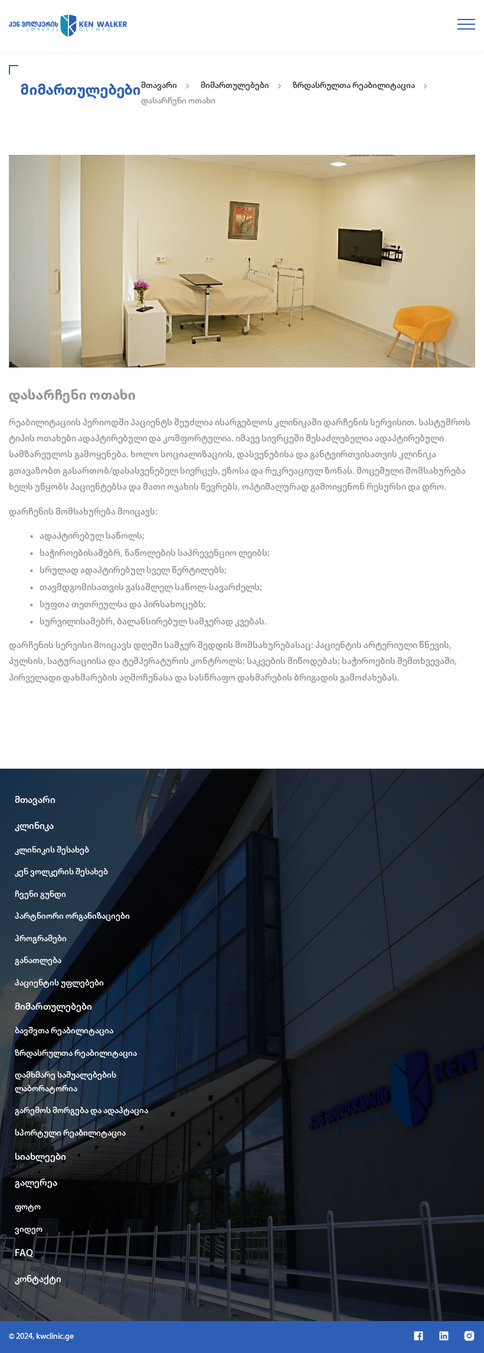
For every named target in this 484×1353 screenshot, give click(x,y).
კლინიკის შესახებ (52, 850)
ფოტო (28, 1207)
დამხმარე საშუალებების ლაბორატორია (65, 1082)
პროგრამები (41, 939)
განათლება (38, 961)
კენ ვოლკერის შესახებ (61, 872)
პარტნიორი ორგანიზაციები (72, 916)
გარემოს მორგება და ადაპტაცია (81, 1111)
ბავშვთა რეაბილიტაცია (64, 1031)
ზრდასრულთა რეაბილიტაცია (354, 86)
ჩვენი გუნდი (40, 894)
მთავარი (159, 86)
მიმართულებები (235, 86)
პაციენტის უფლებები (59, 983)
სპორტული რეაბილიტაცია (70, 1133)
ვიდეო (28, 1229)
